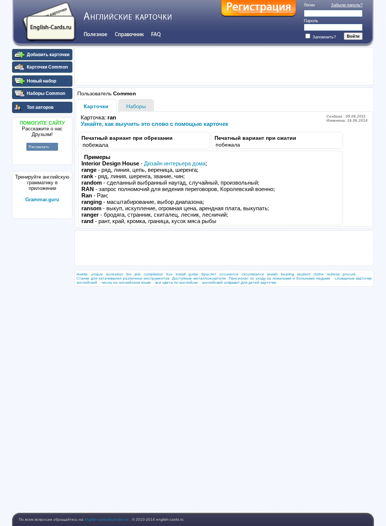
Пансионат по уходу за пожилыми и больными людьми (280, 278)
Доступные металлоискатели (199, 278)
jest (138, 274)
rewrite (82, 274)
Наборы (136, 106)
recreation (114, 274)
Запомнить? (323, 37)
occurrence (229, 274)
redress (333, 274)
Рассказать (39, 147)
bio (129, 274)
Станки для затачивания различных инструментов (123, 278)
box (169, 274)
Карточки (96, 106)
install (180, 274)
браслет (208, 274)
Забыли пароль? (347, 5)
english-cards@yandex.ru (107, 519)
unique (97, 274)
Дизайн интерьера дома (174, 163)
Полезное (95, 35)
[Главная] (49, 22)
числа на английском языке (126, 282)
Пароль (311, 20)
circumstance (253, 274)
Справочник (129, 35)
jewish (272, 274)
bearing (287, 274)
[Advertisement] (42, 335)
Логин (309, 5)
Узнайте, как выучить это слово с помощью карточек (154, 124)
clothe (318, 274)
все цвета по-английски (176, 282)
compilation (153, 274)
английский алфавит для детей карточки (239, 282)
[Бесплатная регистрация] (258, 8)
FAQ (156, 35)
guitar (193, 274)
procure (349, 274)
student (303, 274)
